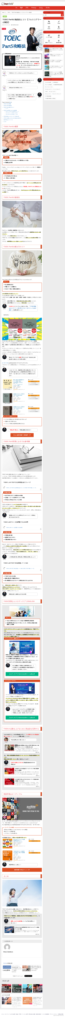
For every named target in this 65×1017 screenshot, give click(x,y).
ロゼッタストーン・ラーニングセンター (53, 89)
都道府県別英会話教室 (58, 84)
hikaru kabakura (8, 951)
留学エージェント (48, 42)
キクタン (7, 108)
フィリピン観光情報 (45, 1014)
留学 (59, 37)
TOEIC (4, 16)
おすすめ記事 (48, 82)
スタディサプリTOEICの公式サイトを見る (21, 674)
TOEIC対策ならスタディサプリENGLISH (11, 116)
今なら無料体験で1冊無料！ (21, 435)
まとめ (5, 121)
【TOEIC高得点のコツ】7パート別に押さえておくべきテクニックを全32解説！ (22, 308)
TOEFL (48, 28)
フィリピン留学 (49, 37)
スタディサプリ (53, 91)
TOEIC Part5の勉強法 (8, 105)
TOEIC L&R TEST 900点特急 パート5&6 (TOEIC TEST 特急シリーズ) (20, 568)
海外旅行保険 (58, 42)
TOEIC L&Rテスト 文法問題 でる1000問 (14, 527)
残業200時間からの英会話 (50, 98)
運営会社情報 (60, 1014)
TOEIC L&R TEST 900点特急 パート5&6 (12, 114)
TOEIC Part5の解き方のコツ (9, 107)
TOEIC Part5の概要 (7, 103)
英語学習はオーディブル (8, 119)
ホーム (3, 1014)
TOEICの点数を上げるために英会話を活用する (12, 118)
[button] (3, 988)
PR (46, 91)
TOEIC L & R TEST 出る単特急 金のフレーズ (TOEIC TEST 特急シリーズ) (21, 487)
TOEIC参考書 (48, 96)
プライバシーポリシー (53, 1014)
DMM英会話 (56, 82)
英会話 (49, 23)
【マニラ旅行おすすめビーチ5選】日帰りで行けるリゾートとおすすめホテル (56, 50)
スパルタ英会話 (49, 84)
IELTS (59, 28)
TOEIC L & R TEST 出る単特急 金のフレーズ (12, 111)
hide (10, 102)
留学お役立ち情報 (32, 1014)
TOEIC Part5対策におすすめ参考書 (10, 110)
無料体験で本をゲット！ (21, 869)
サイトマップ (7, 1014)
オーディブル (5, 362)
